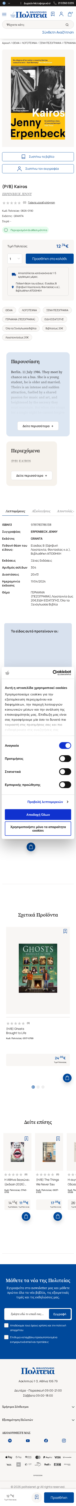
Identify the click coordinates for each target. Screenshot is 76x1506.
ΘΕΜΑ (16, 43)
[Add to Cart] (31, 847)
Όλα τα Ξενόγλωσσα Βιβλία (20, 328)
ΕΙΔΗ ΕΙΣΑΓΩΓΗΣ (54, 319)
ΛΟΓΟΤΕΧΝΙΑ (29, 43)
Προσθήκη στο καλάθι (49, 258)
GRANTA (19, 216)
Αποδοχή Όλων (38, 814)
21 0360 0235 (66, 3)
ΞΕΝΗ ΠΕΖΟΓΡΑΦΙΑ (50, 43)
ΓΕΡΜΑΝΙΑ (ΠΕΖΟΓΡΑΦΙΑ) (20, 319)
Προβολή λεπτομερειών (45, 802)
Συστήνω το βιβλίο (41, 157)
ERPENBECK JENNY (17, 194)
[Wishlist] (53, 14)
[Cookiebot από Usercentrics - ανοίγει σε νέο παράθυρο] (53, 673)
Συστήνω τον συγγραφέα (42, 169)
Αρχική (6, 43)
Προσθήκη (59, 1497)
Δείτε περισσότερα (38, 426)
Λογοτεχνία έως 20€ (17, 337)
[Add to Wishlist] (36, 1497)
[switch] (65, 758)
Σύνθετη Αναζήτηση (58, 32)
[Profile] (61, 14)
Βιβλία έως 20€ (54, 328)
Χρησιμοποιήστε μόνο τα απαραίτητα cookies (38, 828)
